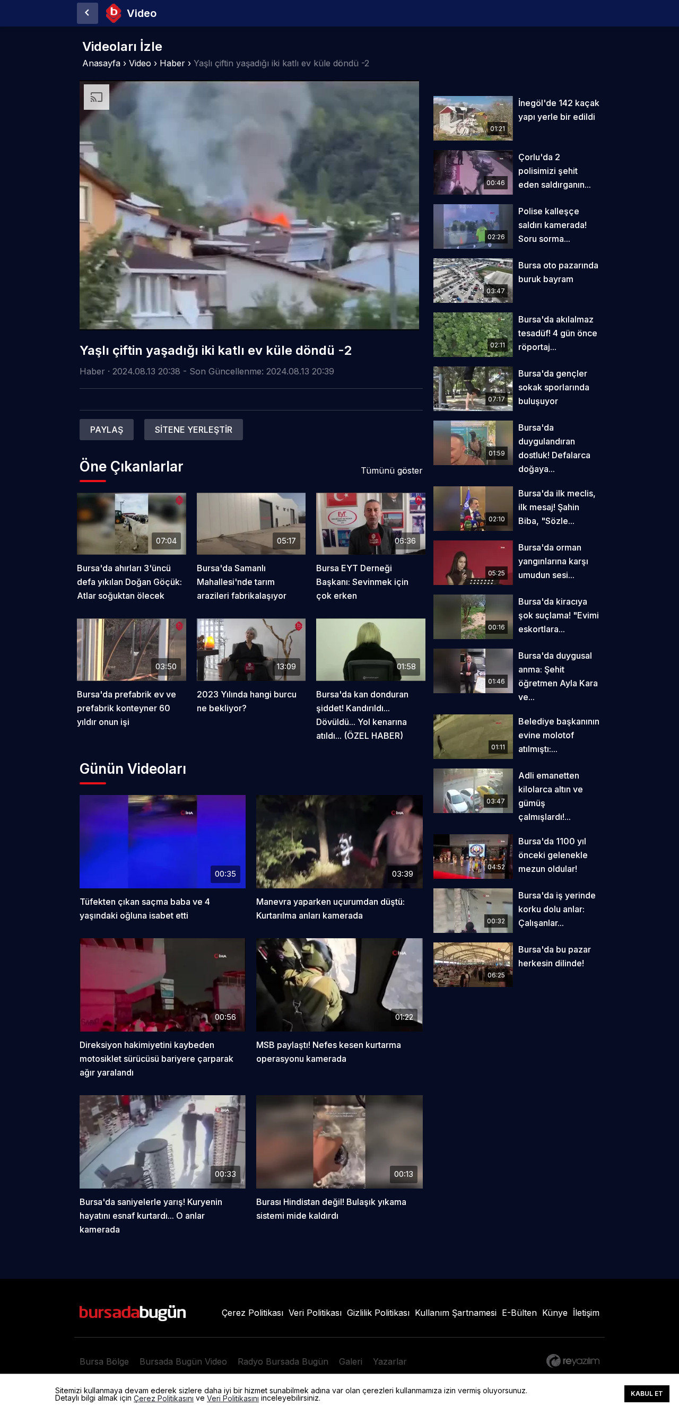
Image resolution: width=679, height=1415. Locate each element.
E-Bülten (519, 1312)
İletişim (586, 1312)
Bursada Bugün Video (183, 1361)
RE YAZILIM (572, 1361)
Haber (172, 63)
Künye (555, 1312)
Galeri (350, 1361)
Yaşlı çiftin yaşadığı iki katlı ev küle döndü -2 (281, 63)
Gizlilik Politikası (378, 1312)
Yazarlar (390, 1361)
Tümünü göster (392, 470)
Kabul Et (647, 1393)
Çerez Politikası (252, 1312)
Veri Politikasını (233, 1398)
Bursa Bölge (104, 1361)
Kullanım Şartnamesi (456, 1312)
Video (140, 63)
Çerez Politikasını (164, 1398)
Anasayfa (101, 63)
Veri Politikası (315, 1312)
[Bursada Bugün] (87, 13)
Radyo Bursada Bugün (283, 1361)
